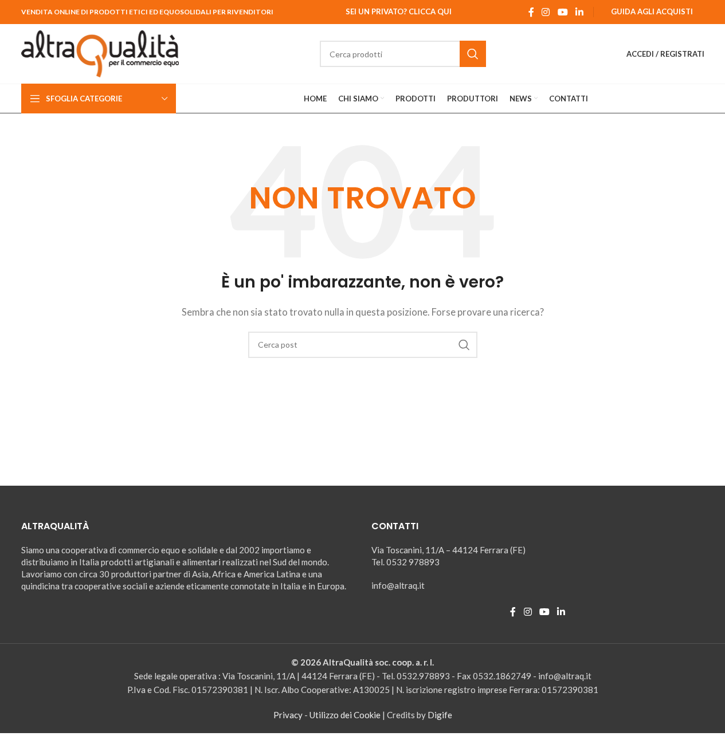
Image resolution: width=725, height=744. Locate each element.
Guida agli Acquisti (652, 11)
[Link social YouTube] (562, 12)
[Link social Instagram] (546, 12)
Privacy (288, 715)
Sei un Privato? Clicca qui (399, 11)
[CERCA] (473, 54)
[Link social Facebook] (531, 12)
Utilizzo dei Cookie (345, 715)
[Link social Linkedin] (579, 12)
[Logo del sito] (100, 53)
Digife (440, 715)
